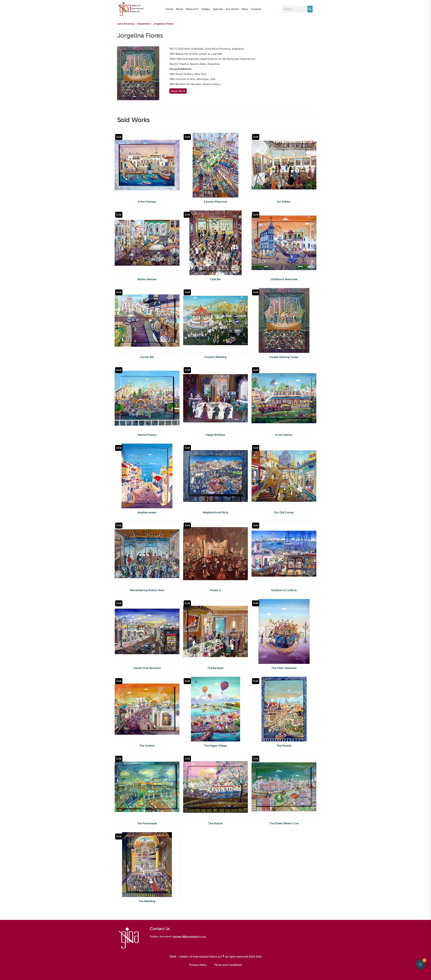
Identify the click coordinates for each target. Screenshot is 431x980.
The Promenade (147, 823)
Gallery (205, 9)
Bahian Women (147, 279)
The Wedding (147, 901)
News (245, 9)
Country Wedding (215, 357)
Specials (218, 9)
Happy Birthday (215, 434)
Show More (178, 91)
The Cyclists (147, 745)
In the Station (283, 434)
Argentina (144, 23)
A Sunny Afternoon (215, 201)
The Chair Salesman (284, 668)
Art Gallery (284, 201)
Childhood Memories (284, 279)
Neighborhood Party (215, 512)
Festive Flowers (147, 434)
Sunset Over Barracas (147, 668)
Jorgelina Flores (163, 23)
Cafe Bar (215, 279)
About (179, 9)
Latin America (126, 23)
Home (169, 9)
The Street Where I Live (284, 823)
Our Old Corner (284, 512)
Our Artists (232, 9)
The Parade (284, 745)
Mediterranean (147, 512)
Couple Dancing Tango (284, 357)
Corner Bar (147, 357)
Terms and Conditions (228, 965)
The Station (215, 823)
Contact (256, 9)
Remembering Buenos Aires (147, 590)
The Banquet (215, 668)
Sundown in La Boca (284, 590)
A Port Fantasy (147, 201)
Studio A (215, 590)
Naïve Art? (192, 9)
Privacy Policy (198, 965)
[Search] (310, 9)
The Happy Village (215, 745)
